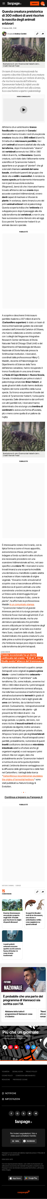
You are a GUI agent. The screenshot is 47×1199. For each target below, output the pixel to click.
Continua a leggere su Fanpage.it (23, 797)
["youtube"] (16, 1047)
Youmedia (5, 1071)
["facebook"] (28, 1047)
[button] (42, 34)
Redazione (6, 1079)
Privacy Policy (31, 1071)
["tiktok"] (5, 1047)
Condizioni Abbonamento (25, 1075)
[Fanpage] (23, 1122)
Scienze (18, 885)
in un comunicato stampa (22, 604)
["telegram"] (33, 1047)
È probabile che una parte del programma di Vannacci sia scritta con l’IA (23, 1000)
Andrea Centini (20, 34)
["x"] (22, 1047)
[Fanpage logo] (14, 3)
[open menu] (3, 4)
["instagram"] (10, 1047)
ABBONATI (35, 3)
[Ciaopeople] (24, 1192)
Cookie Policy (7, 1075)
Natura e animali (8, 885)
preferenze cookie (20, 1079)
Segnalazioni (17, 1071)
